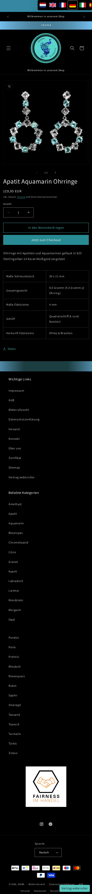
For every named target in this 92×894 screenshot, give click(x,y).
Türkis (13, 743)
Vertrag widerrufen (22, 477)
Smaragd (15, 705)
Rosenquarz (17, 676)
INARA (21, 884)
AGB (11, 400)
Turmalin (15, 734)
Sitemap (14, 467)
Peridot (14, 638)
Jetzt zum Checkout (46, 240)
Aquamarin (16, 523)
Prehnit (14, 657)
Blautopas (16, 533)
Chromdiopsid (18, 542)
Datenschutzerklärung (24, 419)
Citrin (12, 552)
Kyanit (13, 571)
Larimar (14, 590)
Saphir (13, 695)
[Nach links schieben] (36, 172)
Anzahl (7, 204)
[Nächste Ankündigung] (84, 16)
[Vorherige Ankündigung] (8, 16)
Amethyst (15, 504)
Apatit (13, 514)
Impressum (16, 390)
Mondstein (16, 600)
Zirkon (13, 753)
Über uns (15, 448)
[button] (8, 48)
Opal (12, 619)
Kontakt (14, 439)
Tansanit (14, 715)
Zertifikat (15, 458)
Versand (21, 196)
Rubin (13, 686)
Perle (12, 647)
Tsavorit (14, 724)
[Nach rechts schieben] (55, 172)
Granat (13, 562)
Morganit (15, 610)
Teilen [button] (11, 349)
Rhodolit (15, 666)
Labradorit (16, 581)
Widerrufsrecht (19, 410)
